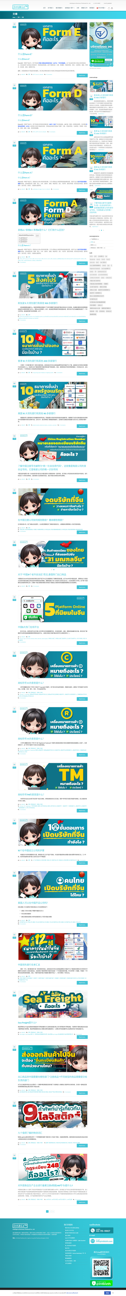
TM (24, 806)
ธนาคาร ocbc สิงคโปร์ (34, 316)
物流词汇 (70, 1143)
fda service (92, 259)
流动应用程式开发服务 (70, 1251)
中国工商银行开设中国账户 (26, 978)
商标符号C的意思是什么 (71, 694)
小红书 (78, 638)
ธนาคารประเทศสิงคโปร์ (63, 316)
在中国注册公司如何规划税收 (68, 529)
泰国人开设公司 (77, 922)
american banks (43, 425)
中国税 (35, 529)
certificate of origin (37, 189)
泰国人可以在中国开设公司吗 (53, 922)
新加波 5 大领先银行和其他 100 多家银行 (38, 303)
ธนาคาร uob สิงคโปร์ (44, 316)
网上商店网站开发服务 (70, 1245)
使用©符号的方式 (43, 694)
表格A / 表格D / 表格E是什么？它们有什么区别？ (42, 230)
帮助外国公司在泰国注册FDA (72, 1228)
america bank (36, 425)
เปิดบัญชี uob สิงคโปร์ (33, 318)
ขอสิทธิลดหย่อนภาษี (61, 259)
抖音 (84, 638)
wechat (39, 638)
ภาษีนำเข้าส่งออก (27, 260)
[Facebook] (109, 8)
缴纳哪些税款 (79, 529)
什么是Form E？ (25, 54)
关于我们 (50, 8)
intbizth (41, 74)
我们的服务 (59, 8)
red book (28, 638)
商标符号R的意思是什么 (66, 750)
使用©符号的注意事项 (53, 694)
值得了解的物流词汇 (51, 1143)
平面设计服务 (68, 1256)
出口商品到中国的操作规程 (34, 1092)
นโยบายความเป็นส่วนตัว (72, 1293)
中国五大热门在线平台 (61, 638)
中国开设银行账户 (49, 978)
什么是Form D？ (26, 115)
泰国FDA (93, 245)
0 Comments (49, 74)
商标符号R (57, 750)
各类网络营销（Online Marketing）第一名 (75, 1253)
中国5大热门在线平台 (28, 627)
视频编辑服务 (68, 1258)
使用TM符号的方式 (52, 806)
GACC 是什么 (103, 262)
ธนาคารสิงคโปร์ (72, 316)
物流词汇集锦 (76, 1143)
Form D (40, 132)
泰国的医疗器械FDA (106, 308)
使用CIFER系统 (103, 287)
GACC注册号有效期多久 (95, 265)
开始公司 (30, 922)
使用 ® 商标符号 (39, 750)
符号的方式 (31, 696)
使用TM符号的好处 (42, 806)
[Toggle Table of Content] (36, 235)
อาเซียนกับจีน (39, 260)
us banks (50, 425)
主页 (44, 8)
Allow (107, 1293)
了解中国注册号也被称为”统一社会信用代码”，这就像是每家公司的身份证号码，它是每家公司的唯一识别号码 (52, 467)
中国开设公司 (54, 860)
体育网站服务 (68, 1243)
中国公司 (48, 860)
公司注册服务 (68, 1263)
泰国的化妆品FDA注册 (95, 308)
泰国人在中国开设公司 (66, 922)
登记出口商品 (45, 1092)
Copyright (27, 694)
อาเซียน (33, 260)
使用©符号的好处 (34, 694)
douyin (21, 638)
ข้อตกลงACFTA (70, 259)
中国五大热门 (51, 638)
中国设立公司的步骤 (63, 860)
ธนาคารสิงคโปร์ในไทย (81, 316)
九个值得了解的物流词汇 (30, 1133)
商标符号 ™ (60, 806)
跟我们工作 (84, 8)
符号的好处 (25, 696)
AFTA (34, 132)
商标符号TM (79, 806)
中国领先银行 (62, 978)
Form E (37, 74)
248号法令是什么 (62, 1199)
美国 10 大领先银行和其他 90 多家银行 (36, 413)
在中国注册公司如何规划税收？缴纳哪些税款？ (41, 520)
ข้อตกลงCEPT (77, 259)
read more (109, 107)
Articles (21, 694)
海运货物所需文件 (68, 1034)
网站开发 (67, 1248)
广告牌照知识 (94, 239)
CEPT (37, 132)
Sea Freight (22, 1034)
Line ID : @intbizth (108, 3)
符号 (20, 696)
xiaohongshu (45, 638)
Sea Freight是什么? (27, 1022)
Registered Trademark (30, 750)
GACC (97, 262)
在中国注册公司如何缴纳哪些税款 (52, 529)
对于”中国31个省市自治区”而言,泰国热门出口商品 (42, 574)
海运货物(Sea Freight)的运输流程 (56, 1034)
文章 (78, 8)
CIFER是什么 (101, 256)
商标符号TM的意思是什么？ (31, 794)
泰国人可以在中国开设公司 (39, 922)
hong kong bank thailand (39, 372)
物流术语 (58, 1143)
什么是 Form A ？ (23, 238)
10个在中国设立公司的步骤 (31, 850)
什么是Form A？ (26, 172)
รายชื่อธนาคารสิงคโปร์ (23, 318)
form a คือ (32, 259)
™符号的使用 (34, 806)
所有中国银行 (81, 978)
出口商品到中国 (23, 1092)
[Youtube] (112, 8)
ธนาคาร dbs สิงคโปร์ (24, 316)
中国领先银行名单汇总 (29, 964)
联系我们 (92, 8)
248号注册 (69, 1199)
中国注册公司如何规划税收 (26, 529)
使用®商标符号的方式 (49, 750)
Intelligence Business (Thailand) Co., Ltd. (80, 3)
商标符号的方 (76, 750)
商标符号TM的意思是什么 (104, 290)
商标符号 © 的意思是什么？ (31, 683)
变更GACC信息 (93, 290)
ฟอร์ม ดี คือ (20, 260)
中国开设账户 (41, 978)
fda (106, 256)
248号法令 (48, 1199)
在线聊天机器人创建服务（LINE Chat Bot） (75, 1240)
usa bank (54, 425)
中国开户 (35, 978)
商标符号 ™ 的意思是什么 (69, 806)
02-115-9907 (97, 3)
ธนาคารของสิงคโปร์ (53, 316)
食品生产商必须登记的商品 (55, 1092)
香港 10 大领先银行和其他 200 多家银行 (37, 361)
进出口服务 (67, 1235)
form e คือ (50, 259)
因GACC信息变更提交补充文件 (97, 296)
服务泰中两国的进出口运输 (71, 1233)
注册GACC (100, 305)
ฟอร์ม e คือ (83, 259)
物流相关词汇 (64, 1143)
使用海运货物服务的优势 (41, 1034)
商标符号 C (62, 694)
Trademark (28, 806)
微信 (81, 638)
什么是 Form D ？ (23, 240)
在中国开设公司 (73, 860)
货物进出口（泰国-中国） (37, 692)
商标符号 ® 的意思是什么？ (31, 738)
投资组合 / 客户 (69, 8)
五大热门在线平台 (71, 638)
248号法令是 (54, 1199)
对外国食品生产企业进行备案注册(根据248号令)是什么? (45, 1185)
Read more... (82, 75)
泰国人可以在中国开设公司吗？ (33, 903)
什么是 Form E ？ (23, 242)
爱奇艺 (21, 640)
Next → (53, 1211)
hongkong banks (49, 372)
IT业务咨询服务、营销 (70, 1261)
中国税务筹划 (40, 529)
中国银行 (57, 978)
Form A (44, 189)
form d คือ (41, 259)
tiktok (36, 638)
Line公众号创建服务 (70, 1238)
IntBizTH (23, 74)
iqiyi (25, 638)
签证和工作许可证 (69, 1230)
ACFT (34, 74)
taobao (32, 638)
